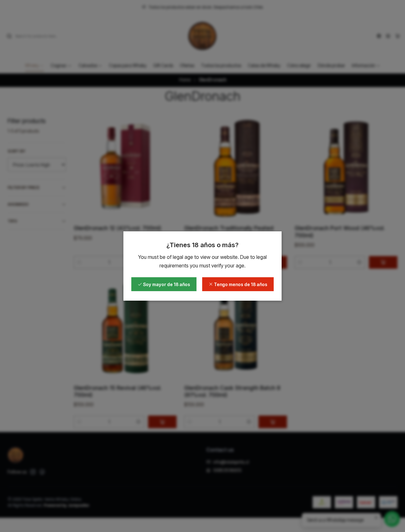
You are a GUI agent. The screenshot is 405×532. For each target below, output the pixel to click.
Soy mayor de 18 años (166, 284)
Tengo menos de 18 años (240, 284)
